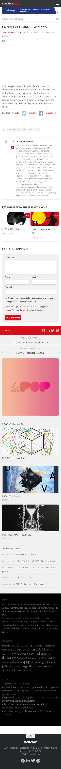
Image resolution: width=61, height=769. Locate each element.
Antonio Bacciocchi (13, 32)
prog (41, 662)
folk (41, 649)
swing (25, 670)
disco (22, 650)
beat (11, 645)
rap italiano (19, 666)
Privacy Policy (10, 310)
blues (16, 645)
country (51, 645)
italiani (37, 130)
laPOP (26, 658)
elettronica (22, 130)
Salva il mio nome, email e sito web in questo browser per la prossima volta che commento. (29, 300)
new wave (48, 658)
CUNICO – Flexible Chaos (14, 458)
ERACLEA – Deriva (11, 496)
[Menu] (57, 3)
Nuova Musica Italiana (13, 19)
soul (50, 666)
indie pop (47, 654)
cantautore (12, 130)
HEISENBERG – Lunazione (13, 229)
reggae (26, 666)
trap (30, 670)
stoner (19, 670)
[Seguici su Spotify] (57, 330)
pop (27, 662)
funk (46, 649)
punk (5, 666)
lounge (31, 658)
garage (5, 654)
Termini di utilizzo (27, 310)
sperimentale (9, 670)
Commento (10, 257)
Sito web (8, 287)
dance (16, 649)
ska (45, 666)
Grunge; (13, 654)
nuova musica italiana (13, 662)
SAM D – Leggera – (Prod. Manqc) (31, 584)
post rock (34, 662)
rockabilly (40, 666)
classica (44, 646)
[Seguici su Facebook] (43, 330)
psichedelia (49, 662)
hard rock (21, 654)
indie (30, 130)
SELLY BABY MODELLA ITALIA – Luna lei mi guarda (34, 561)
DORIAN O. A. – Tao (23, 577)
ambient (5, 646)
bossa (22, 646)
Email (34, 277)
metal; (37, 658)
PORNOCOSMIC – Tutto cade (16, 534)
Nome (8, 277)
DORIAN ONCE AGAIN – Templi (27, 554)
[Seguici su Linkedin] (48, 330)
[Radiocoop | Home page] (16, 3)
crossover (7, 649)
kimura (20, 658)
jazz (15, 658)
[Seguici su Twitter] (52, 330)
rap (13, 666)
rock (33, 666)
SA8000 (5, 608)
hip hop (30, 653)
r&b (10, 666)
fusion (52, 650)
